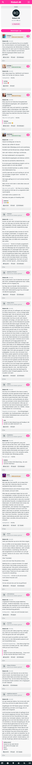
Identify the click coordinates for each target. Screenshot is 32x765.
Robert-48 (5, 41)
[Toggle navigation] (28, 2)
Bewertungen (16, 30)
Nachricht (17, 24)
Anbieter (15, 215)
